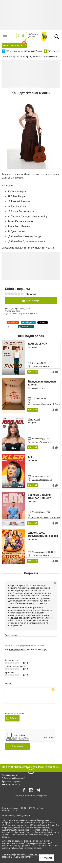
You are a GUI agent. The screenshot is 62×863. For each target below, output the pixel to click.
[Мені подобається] (53, 372)
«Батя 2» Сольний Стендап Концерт (39, 496)
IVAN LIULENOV (37, 343)
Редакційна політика (23, 857)
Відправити (17, 746)
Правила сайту (34, 854)
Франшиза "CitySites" (11, 781)
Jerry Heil (34, 419)
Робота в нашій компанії (13, 778)
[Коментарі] (56, 372)
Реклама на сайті (10, 775)
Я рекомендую (32, 300)
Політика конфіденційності (14, 854)
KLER (31, 457)
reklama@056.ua (9, 810)
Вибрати (13, 718)
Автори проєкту (40, 796)
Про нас (18, 796)
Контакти (27, 796)
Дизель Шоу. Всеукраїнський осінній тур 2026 (43, 535)
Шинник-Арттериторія (42, 366)
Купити (31, 372)
